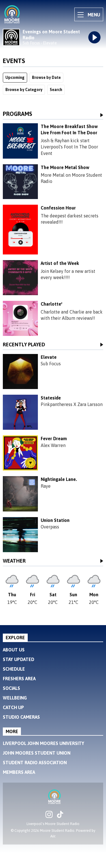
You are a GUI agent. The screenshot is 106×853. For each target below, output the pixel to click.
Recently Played (24, 344)
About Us (14, 649)
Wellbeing (15, 697)
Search (56, 89)
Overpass (50, 526)
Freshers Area (19, 678)
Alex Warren (53, 445)
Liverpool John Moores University (43, 743)
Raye (46, 486)
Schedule (14, 668)
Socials (11, 688)
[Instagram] (49, 816)
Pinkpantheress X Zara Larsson (72, 404)
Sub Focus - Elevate (40, 43)
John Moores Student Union (36, 752)
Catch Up (13, 707)
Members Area (19, 772)
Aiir (52, 836)
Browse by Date (46, 77)
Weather (14, 561)
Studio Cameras (21, 717)
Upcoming (15, 77)
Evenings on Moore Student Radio (51, 34)
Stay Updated (18, 659)
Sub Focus (51, 363)
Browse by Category (23, 89)
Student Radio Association (35, 762)
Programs (17, 114)
